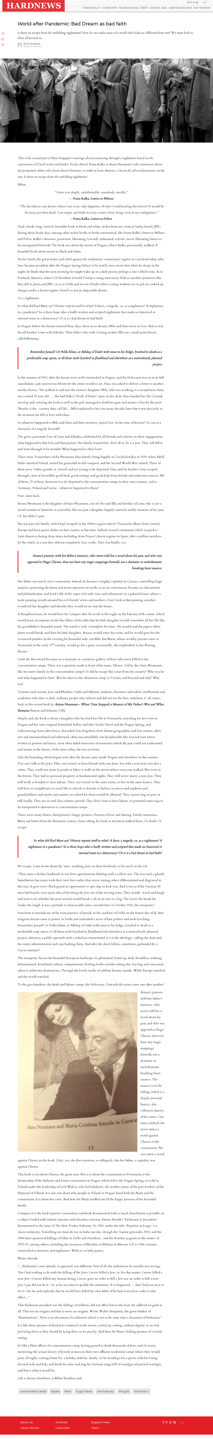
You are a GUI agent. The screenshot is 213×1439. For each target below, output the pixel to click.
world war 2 (141, 1391)
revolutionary (105, 1391)
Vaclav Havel (26, 259)
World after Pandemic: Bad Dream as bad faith (72, 24)
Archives (62, 1422)
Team (95, 1428)
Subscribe (62, 1428)
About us (26, 1422)
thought (124, 1391)
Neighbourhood (129, 8)
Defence (155, 8)
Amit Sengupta (31, 43)
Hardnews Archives (180, 8)
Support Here (100, 1422)
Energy (144, 8)
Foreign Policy (91, 8)
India (164, 8)
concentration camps (33, 1391)
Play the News (202, 8)
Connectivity (109, 8)
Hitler (67, 1391)
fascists (55, 1391)
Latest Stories (29, 1428)
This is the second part (32, 158)
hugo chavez (84, 1391)
